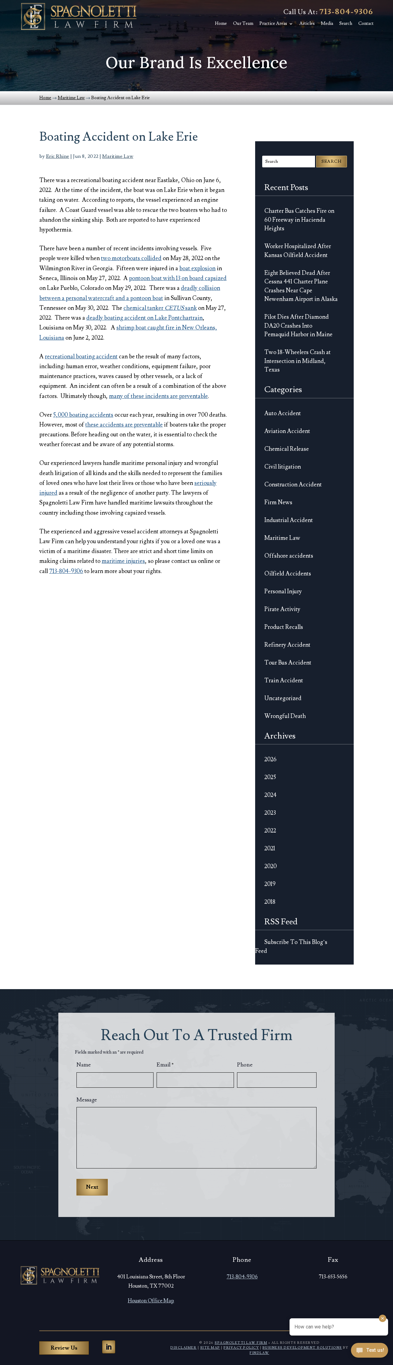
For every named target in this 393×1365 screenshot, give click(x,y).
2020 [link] (270, 866)
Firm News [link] (278, 502)
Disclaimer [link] (183, 1347)
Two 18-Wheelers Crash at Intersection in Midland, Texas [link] (297, 361)
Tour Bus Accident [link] (287, 662)
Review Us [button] (64, 1347)
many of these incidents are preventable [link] (158, 396)
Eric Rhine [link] (57, 156)
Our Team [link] (243, 23)
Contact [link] (366, 23)
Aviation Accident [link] (287, 431)
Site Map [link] (210, 1347)
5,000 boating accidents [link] (83, 415)
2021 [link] (269, 848)
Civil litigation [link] (282, 466)
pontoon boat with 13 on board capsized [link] (178, 278)
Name (83, 1064)
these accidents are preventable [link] (124, 424)
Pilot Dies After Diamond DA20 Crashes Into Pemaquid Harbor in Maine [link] (298, 325)
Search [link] (345, 23)
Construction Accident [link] (293, 484)
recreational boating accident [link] (81, 356)
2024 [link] (270, 795)
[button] (108, 1346)
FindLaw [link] (259, 1353)
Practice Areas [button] (273, 23)
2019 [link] (269, 884)
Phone (245, 1064)
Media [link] (327, 23)
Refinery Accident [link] (287, 645)
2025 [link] (270, 777)
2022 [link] (270, 830)
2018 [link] (269, 902)
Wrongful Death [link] (285, 716)
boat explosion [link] (197, 268)
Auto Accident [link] (282, 413)
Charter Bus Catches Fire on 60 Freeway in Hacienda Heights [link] (299, 219)
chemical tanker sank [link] (160, 308)
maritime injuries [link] (123, 561)
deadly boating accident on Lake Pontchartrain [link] (144, 318)
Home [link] (221, 23)
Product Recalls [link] (283, 627)
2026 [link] (270, 759)
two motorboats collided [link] (131, 258)
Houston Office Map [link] (151, 1300)
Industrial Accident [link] (288, 520)
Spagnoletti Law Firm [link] (241, 1342)
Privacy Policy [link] (241, 1347)
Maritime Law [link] (117, 156)
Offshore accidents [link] (288, 556)
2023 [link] (270, 813)
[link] (79, 16)
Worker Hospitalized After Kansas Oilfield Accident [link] (297, 251)
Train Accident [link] (283, 680)
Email (165, 1064)
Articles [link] (307, 23)
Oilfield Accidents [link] (287, 573)
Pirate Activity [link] (282, 609)
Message (86, 1099)
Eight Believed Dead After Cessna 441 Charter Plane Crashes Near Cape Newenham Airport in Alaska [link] (301, 286)
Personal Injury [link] (283, 591)
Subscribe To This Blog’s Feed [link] (291, 946)
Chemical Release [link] (286, 449)
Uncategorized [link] (283, 698)
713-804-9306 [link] (346, 12)
